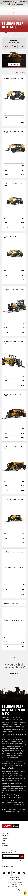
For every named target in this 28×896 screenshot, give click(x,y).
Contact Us (5, 833)
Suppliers (5, 845)
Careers (4, 838)
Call (7, 46)
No (14, 12)
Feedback (4, 843)
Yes (14, 8)
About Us (4, 840)
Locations (5, 835)
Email (23, 46)
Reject (19, 890)
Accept (11, 890)
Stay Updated (22, 856)
